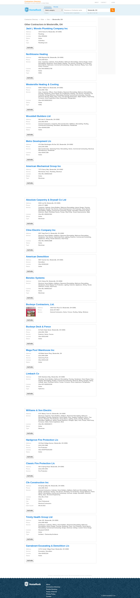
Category (46, 13)
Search (112, 10)
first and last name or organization (71, 13)
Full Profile (30, 47)
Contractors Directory (31, 19)
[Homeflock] (32, 10)
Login (113, 2)
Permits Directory (51, 589)
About (97, 2)
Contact (103, 2)
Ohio (48, 19)
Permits (56, 7)
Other (42, 19)
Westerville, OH (57, 19)
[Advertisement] (60, 191)
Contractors (47, 7)
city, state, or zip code (92, 13)
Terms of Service (51, 591)
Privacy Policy (50, 594)
